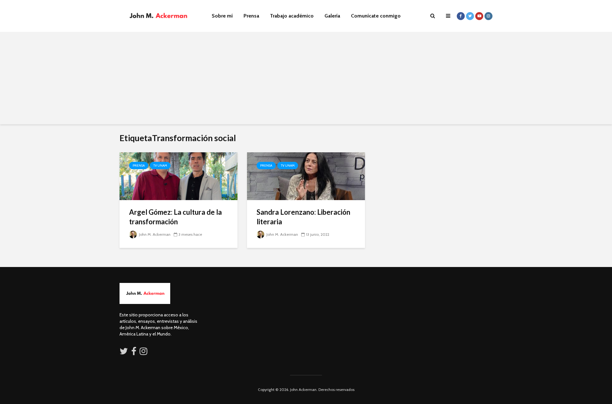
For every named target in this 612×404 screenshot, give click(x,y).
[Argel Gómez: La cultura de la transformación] (178, 176)
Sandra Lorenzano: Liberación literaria (303, 217)
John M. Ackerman (154, 234)
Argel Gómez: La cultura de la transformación (175, 217)
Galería (332, 16)
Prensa (251, 16)
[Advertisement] (306, 79)
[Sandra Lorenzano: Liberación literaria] (306, 176)
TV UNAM (160, 165)
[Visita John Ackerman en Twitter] (124, 353)
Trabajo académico (292, 16)
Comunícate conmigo (376, 16)
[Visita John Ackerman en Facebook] (133, 353)
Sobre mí (222, 16)
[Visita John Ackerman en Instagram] (144, 353)
